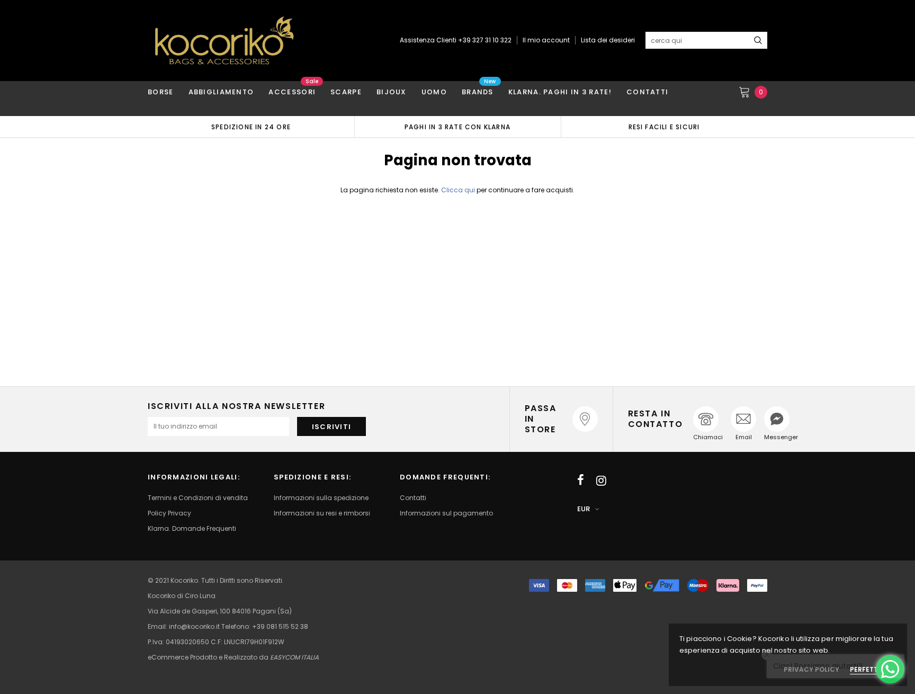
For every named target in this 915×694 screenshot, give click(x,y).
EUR (583, 509)
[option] (251, 126)
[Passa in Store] (585, 419)
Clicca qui (459, 189)
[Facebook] (580, 480)
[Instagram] (601, 480)
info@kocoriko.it (195, 626)
